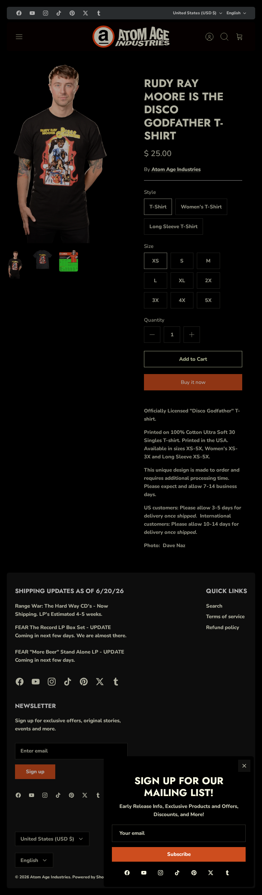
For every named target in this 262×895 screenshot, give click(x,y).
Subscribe (179, 854)
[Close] (244, 766)
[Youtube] (143, 873)
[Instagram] (160, 873)
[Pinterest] (194, 873)
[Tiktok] (177, 873)
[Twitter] (210, 873)
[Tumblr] (227, 873)
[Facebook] (127, 873)
